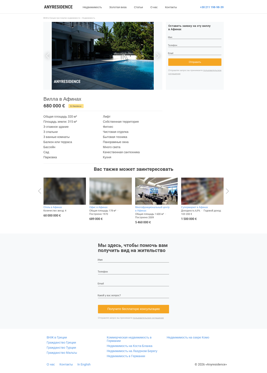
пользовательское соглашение (148, 318)
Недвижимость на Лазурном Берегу (132, 351)
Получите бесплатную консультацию (133, 309)
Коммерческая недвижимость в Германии (129, 339)
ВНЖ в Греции (57, 337)
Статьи (138, 7)
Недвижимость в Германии (126, 356)
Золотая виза (118, 7)
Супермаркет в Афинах (194, 207)
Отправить (195, 62)
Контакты (171, 7)
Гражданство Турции (61, 347)
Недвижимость (92, 7)
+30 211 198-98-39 (212, 7)
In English (84, 364)
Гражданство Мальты (62, 353)
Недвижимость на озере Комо (188, 337)
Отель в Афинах (52, 207)
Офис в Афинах (98, 207)
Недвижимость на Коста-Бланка (129, 346)
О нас (154, 7)
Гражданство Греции (61, 342)
